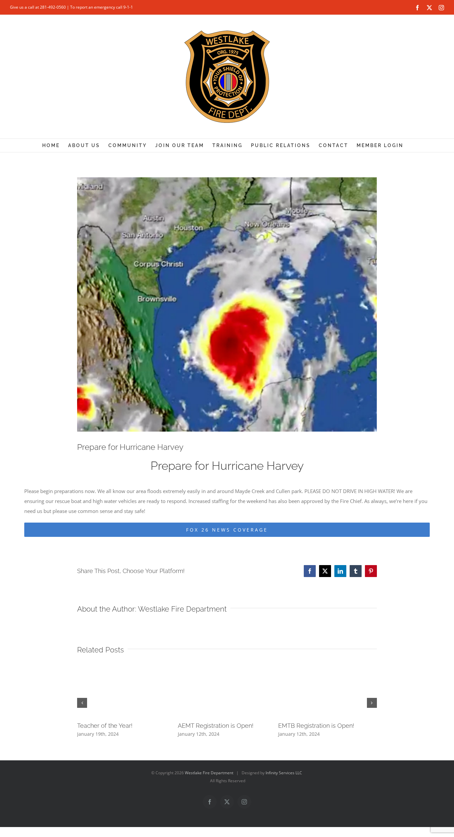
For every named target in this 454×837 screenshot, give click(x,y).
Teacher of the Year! (104, 725)
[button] (82, 703)
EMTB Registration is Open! (316, 725)
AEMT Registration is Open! (215, 725)
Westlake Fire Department (182, 609)
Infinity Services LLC (284, 773)
